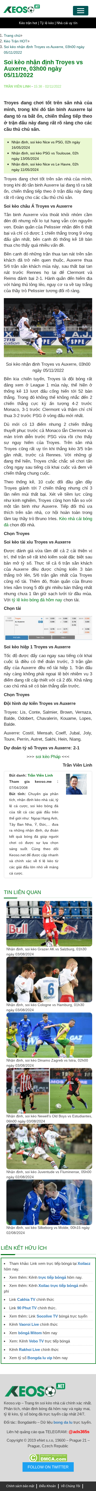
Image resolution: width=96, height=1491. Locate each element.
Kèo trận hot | (29, 23)
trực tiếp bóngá (52, 1277)
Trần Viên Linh (40, 775)
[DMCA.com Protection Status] (48, 1458)
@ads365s (79, 1431)
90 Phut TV (27, 1308)
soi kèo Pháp (48, 756)
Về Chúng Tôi (70, 1486)
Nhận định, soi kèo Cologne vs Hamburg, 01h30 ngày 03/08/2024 (45, 1007)
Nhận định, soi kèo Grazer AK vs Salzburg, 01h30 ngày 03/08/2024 (46, 951)
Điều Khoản (47, 1486)
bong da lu (63, 1422)
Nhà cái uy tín (67, 23)
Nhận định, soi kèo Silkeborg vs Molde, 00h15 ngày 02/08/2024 (48, 1230)
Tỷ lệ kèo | (48, 23)
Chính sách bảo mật (20, 1486)
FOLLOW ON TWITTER (48, 1467)
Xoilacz (84, 1263)
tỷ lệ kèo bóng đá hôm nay (36, 599)
